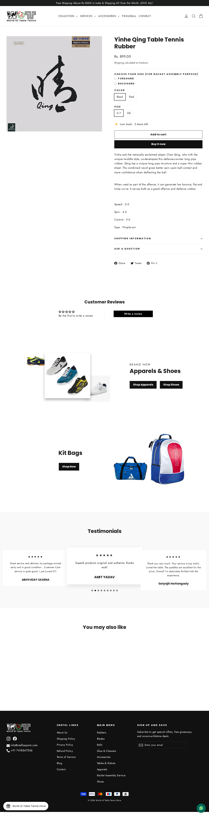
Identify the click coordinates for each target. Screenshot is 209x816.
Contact (61, 769)
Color (119, 90)
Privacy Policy (65, 745)
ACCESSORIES (107, 16)
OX (129, 113)
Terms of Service (66, 757)
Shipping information (132, 238)
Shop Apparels (143, 385)
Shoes (100, 781)
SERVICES (86, 16)
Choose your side (156, 74)
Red (131, 97)
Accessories (104, 757)
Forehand (126, 78)
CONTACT (145, 16)
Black (120, 97)
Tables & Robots (106, 763)
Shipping (119, 62)
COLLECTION (66, 16)
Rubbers (101, 732)
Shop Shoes (171, 385)
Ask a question (127, 248)
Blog (59, 763)
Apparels (102, 769)
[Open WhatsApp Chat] (201, 808)
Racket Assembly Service (111, 775)
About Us (62, 732)
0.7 (119, 113)
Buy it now (158, 144)
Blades (101, 739)
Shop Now (69, 466)
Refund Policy (65, 751)
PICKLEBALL (129, 16)
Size (117, 107)
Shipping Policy (66, 739)
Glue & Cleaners (106, 751)
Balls (99, 745)
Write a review (133, 314)
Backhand (126, 83)
